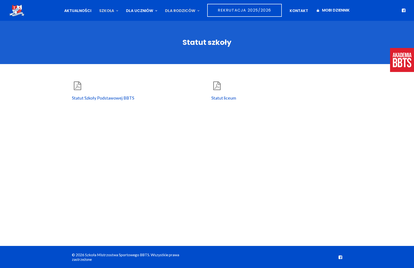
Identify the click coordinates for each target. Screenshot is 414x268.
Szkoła (106, 10)
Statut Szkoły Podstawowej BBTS (103, 98)
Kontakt (299, 10)
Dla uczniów (139, 10)
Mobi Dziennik (336, 10)
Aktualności (77, 10)
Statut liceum (223, 98)
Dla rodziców (180, 10)
